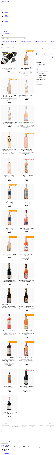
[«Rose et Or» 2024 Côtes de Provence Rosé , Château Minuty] (26, 113)
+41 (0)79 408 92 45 (5, 445)
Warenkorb (41, 425)
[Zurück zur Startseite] (13, 8)
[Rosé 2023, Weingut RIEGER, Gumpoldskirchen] (9, 377)
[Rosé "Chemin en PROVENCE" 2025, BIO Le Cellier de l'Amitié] (9, 166)
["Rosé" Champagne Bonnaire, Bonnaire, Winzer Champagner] (9, 271)
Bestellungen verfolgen (23, 426)
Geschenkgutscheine (50, 426)
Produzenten (6, 16)
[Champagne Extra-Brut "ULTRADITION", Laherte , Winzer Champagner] (26, 295)
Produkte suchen (5, 425)
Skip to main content (5, 1)
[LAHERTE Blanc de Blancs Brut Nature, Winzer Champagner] (9, 295)
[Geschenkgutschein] (9, 58)
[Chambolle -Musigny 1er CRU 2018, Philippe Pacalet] (9, 403)
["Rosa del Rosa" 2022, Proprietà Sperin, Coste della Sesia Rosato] (9, 321)
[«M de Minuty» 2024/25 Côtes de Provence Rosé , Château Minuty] (26, 86)
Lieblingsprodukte (32, 426)
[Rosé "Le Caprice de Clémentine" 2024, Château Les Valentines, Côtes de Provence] (26, 218)
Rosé (13, 47)
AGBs (5, 450)
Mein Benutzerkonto (15, 426)
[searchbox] (13, 38)
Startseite (6, 12)
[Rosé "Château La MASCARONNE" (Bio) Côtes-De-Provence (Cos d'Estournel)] (9, 140)
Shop (2, 47)
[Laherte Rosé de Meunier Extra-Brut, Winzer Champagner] (26, 271)
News (5, 13)
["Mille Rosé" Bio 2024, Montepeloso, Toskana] (26, 192)
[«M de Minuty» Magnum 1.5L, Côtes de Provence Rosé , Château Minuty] (9, 113)
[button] (52, 41)
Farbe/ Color (7, 47)
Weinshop (6, 15)
